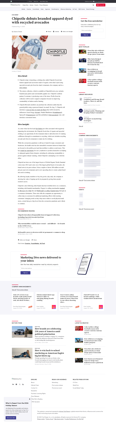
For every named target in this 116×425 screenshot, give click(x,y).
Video (42, 9)
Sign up (86, 34)
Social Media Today (44, 1)
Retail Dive (36, 1)
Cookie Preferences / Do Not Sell (74, 419)
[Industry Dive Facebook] (16, 384)
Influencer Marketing (66, 9)
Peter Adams (22, 227)
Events (36, 5)
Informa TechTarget (64, 411)
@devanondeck (53, 115)
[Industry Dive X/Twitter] (19, 384)
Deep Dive (25, 5)
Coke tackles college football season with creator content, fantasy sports (95, 82)
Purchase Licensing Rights (38, 393)
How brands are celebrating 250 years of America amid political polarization (48, 331)
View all (81, 126)
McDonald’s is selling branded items (48, 191)
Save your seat (11, 417)
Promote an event (89, 209)
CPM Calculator (35, 402)
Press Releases (44, 5)
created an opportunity (27, 150)
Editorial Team (35, 385)
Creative (29, 9)
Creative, (28, 243)
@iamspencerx (30, 115)
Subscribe (101, 5)
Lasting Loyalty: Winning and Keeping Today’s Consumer (94, 112)
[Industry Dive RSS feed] (23, 384)
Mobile (23, 9)
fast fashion (39, 128)
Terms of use (49, 419)
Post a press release (89, 180)
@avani (37, 112)
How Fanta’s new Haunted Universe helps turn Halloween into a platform (93, 361)
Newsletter (34, 390)
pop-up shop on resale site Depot (36, 110)
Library (31, 5)
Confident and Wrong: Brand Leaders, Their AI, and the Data (94, 101)
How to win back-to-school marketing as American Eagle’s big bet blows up (49, 353)
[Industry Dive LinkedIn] (13, 384)
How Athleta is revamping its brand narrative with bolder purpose (95, 72)
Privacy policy (41, 419)
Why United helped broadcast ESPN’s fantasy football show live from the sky (95, 62)
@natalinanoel (57, 112)
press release (23, 88)
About (32, 382)
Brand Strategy (90, 9)
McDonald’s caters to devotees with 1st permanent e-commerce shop (41, 232)
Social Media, (35, 243)
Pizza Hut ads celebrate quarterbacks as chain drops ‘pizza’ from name (96, 52)
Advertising (55, 382)
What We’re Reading (36, 399)
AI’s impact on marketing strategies (92, 120)
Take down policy (59, 419)
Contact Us (34, 388)
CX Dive (30, 1)
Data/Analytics (55, 9)
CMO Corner (81, 9)
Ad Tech (75, 9)
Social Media (36, 9)
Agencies (47, 9)
